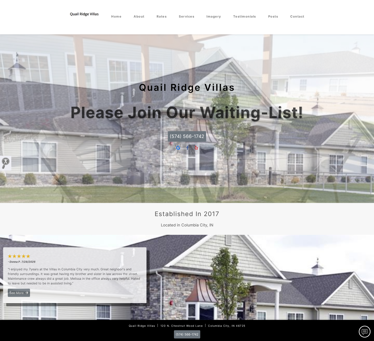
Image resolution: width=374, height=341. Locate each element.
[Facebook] (187, 148)
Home (116, 16)
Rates (162, 16)
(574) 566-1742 (187, 136)
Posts (273, 16)
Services (186, 16)
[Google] (178, 148)
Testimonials (244, 16)
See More (18, 293)
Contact (297, 16)
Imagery (213, 16)
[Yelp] (196, 148)
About (139, 16)
